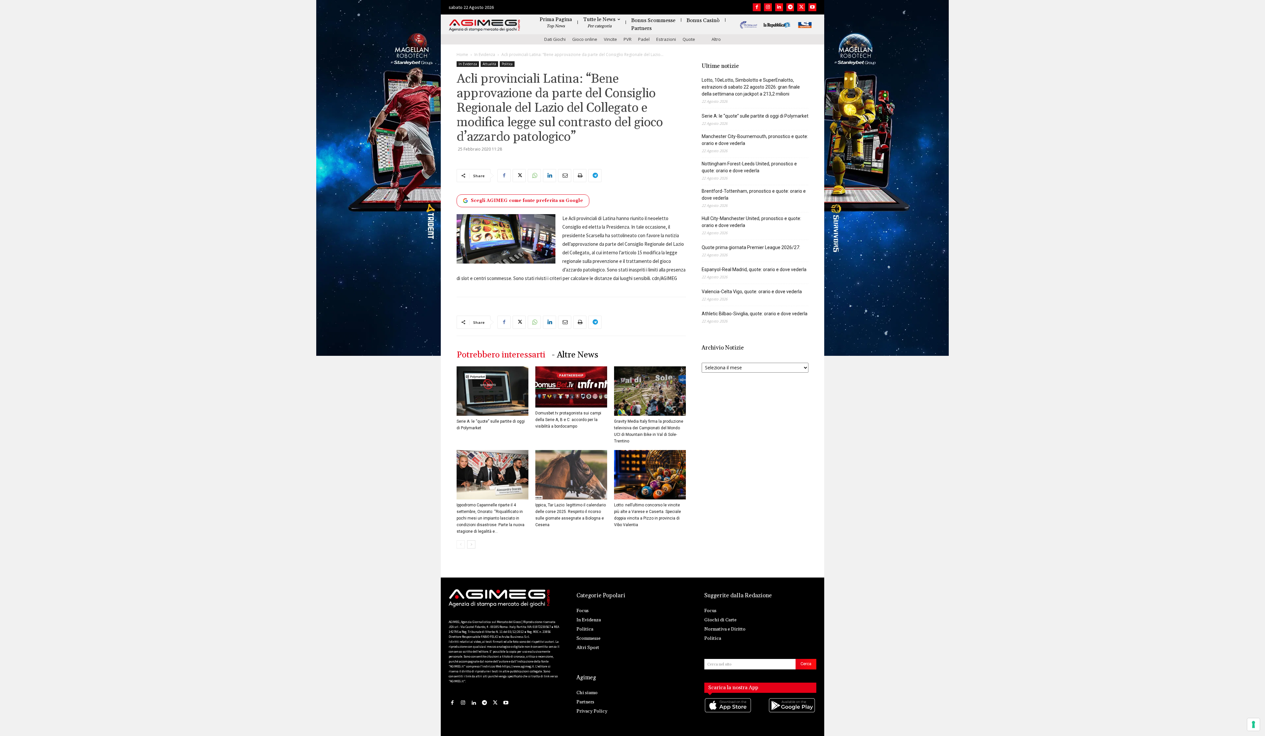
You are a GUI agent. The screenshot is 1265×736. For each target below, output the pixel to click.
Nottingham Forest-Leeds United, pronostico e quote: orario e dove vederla (749, 167)
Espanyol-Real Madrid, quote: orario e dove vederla (754, 269)
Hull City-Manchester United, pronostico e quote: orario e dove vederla (751, 222)
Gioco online (584, 39)
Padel (644, 39)
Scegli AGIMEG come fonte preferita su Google (527, 201)
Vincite (610, 39)
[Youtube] (812, 7)
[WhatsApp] (534, 175)
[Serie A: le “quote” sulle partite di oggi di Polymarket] (492, 391)
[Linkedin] (779, 7)
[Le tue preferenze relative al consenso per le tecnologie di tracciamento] (1253, 724)
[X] (801, 7)
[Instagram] (768, 7)
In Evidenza (484, 54)
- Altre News (575, 355)
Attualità (489, 64)
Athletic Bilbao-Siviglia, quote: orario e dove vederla (754, 313)
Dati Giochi (555, 39)
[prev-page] (461, 544)
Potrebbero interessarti (501, 355)
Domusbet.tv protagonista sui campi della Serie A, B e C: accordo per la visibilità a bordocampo (568, 420)
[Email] (564, 175)
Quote (689, 39)
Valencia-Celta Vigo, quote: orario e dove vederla (752, 291)
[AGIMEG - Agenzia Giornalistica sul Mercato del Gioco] (484, 25)
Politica (507, 64)
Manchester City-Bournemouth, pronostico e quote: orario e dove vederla (755, 140)
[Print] (579, 175)
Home (462, 54)
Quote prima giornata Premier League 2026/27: (751, 247)
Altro (716, 39)
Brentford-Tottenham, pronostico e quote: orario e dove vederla (754, 194)
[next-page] (471, 544)
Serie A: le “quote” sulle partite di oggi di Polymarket (755, 116)
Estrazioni (666, 39)
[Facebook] (757, 7)
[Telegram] (790, 7)
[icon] (728, 712)
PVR (628, 39)
